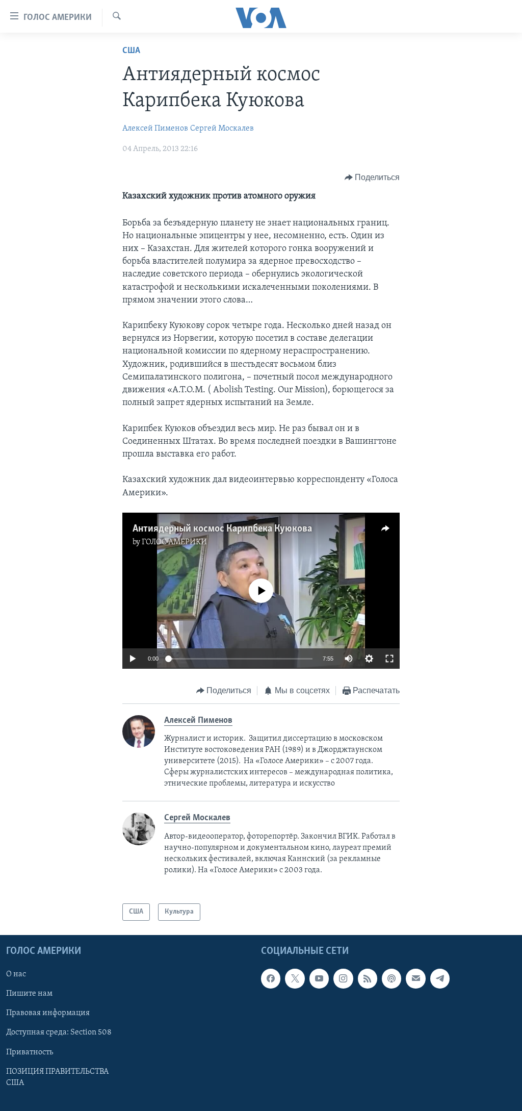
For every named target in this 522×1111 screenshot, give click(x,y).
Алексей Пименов (155, 128)
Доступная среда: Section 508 (59, 1033)
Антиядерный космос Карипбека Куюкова (222, 529)
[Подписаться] (415, 979)
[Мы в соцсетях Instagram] (343, 979)
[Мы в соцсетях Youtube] (319, 979)
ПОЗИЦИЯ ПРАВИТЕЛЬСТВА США (57, 1077)
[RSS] (367, 979)
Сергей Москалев (222, 128)
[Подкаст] (391, 979)
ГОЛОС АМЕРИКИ (174, 542)
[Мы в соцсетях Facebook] (270, 979)
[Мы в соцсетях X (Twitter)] (294, 979)
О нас (16, 975)
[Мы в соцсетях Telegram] (440, 979)
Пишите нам (29, 994)
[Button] (372, 177)
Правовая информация (48, 1013)
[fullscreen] (389, 658)
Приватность (29, 1052)
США (131, 51)
